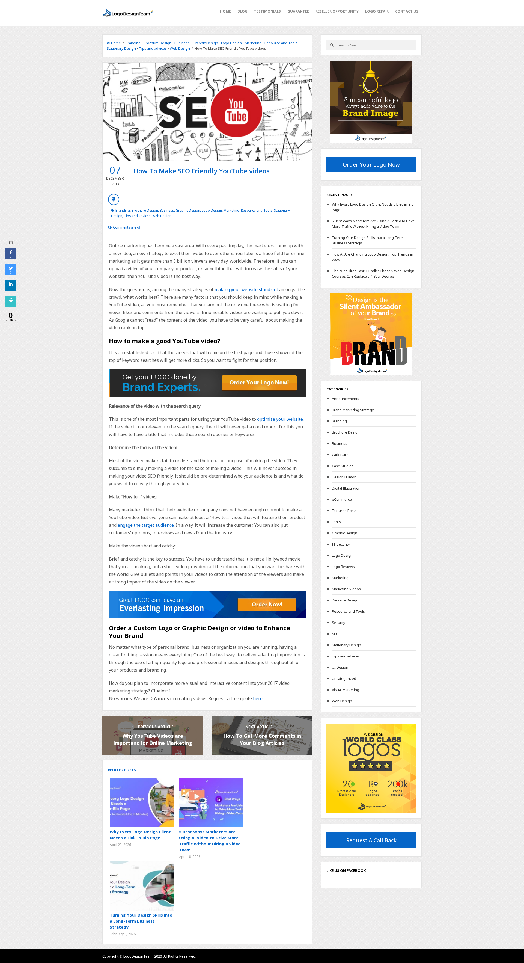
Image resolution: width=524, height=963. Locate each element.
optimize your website (280, 419)
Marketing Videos (346, 588)
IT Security (341, 544)
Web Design (180, 48)
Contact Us (406, 11)
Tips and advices (153, 48)
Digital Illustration (346, 488)
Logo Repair (377, 11)
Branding (133, 42)
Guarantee (298, 11)
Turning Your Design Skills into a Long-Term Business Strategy (141, 921)
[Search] (331, 45)
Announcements (345, 398)
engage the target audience (146, 525)
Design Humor (344, 477)
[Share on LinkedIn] (10, 289)
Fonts (336, 521)
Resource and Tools (280, 42)
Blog (242, 11)
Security (338, 622)
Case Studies (342, 465)
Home (225, 11)
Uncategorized (344, 678)
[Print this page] (10, 305)
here (258, 698)
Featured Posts (344, 510)
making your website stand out (246, 289)
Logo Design (231, 42)
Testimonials (267, 11)
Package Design (345, 600)
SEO (335, 633)
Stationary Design (121, 48)
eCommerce (342, 499)
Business (182, 42)
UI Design (340, 667)
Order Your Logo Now (371, 164)
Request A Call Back (371, 840)
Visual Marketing (345, 689)
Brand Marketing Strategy (353, 409)
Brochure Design (157, 42)
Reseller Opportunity (337, 11)
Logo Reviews (343, 566)
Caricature (340, 454)
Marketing (253, 42)
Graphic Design (205, 42)
